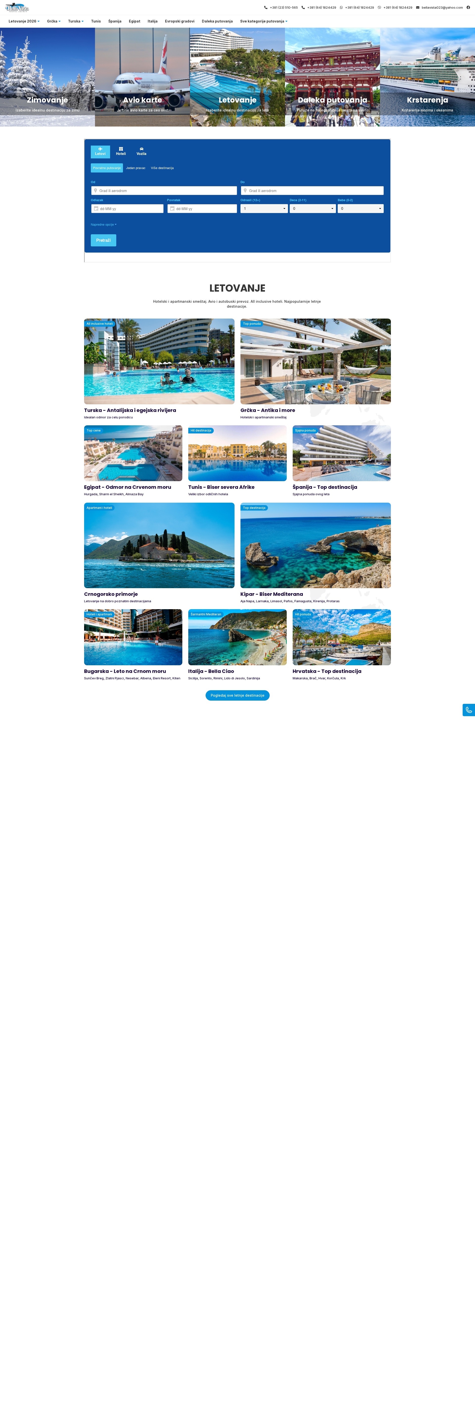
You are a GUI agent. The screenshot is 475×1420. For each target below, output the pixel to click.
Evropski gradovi (179, 21)
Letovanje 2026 (22, 21)
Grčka (52, 21)
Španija (114, 21)
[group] (47, 77)
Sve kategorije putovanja (262, 21)
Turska (74, 21)
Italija (153, 21)
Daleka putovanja (217, 21)
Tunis (96, 21)
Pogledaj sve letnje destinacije (237, 695)
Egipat (134, 21)
